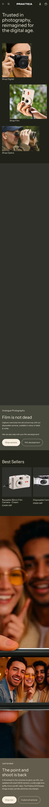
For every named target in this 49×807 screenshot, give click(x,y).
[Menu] (3, 4)
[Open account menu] (40, 4)
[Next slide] (44, 487)
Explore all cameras (29, 800)
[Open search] (8, 4)
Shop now (9, 800)
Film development (32, 442)
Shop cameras (11, 442)
